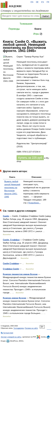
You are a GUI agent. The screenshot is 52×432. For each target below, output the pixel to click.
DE (37, 2)
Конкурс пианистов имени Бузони (20, 274)
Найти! (45, 16)
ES (42, 2)
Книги (38, 29)
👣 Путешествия (7, 333)
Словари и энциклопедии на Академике (25, 10)
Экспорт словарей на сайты (11, 337)
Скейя (6, 216)
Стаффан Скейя (11, 269)
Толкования (26, 24)
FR (48, 2)
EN (32, 2)
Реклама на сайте (31, 328)
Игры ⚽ (37, 34)
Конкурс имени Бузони (14, 298)
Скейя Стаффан (11, 263)
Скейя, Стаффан (11, 240)
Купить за (30, 157)
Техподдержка (18, 328)
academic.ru (11, 4)
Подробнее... (34, 203)
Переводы (14, 29)
